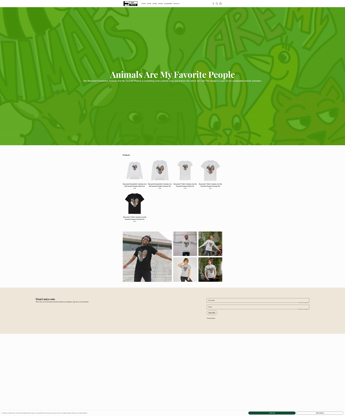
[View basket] (220, 3)
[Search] (217, 3)
